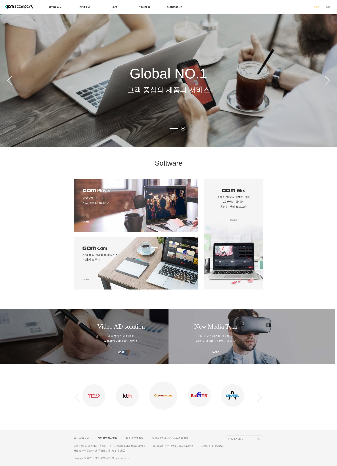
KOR (316, 7)
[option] (168, 80)
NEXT (327, 80)
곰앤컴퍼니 (19, 7)
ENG (327, 7)
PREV (9, 80)
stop (183, 129)
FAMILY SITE (235, 438)
